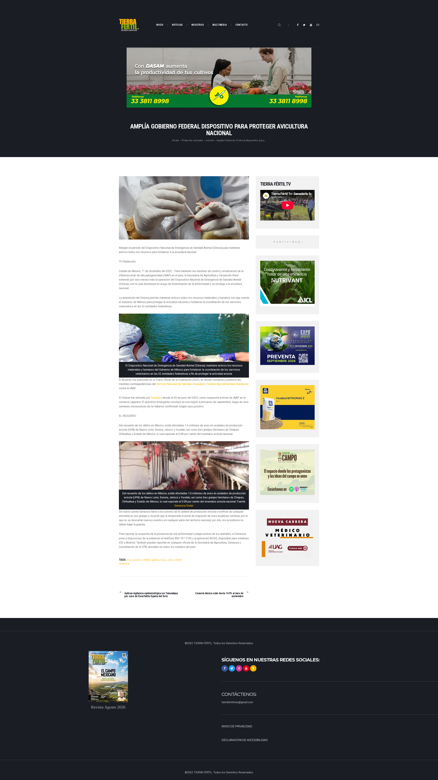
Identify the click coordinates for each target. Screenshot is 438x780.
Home (175, 140)
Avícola (210, 140)
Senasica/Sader (184, 505)
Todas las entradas (192, 140)
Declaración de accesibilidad (245, 740)
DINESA (147, 560)
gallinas (155, 560)
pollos (171, 560)
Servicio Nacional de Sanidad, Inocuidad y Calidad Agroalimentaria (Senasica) (202, 384)
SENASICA (124, 563)
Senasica (156, 397)
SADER (178, 560)
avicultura (137, 560)
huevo (163, 560)
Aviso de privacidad (237, 726)
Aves (129, 560)
